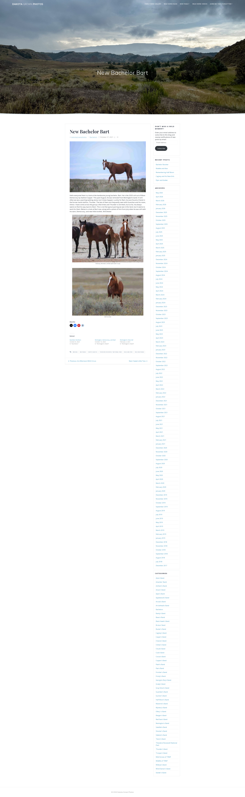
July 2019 (159, 514)
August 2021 (160, 416)
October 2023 (160, 314)
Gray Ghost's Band (162, 688)
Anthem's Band (161, 586)
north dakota (92, 352)
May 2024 (159, 287)
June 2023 (159, 330)
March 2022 (160, 389)
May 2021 (159, 428)
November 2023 (161, 310)
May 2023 (159, 334)
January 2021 (160, 444)
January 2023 (160, 350)
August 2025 (160, 228)
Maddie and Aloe (162, 168)
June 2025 (159, 236)
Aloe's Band (160, 578)
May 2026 (159, 193)
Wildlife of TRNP (162, 761)
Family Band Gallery (153, 4)
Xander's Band (161, 773)
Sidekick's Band (161, 735)
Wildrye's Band (161, 765)
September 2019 (162, 507)
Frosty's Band (161, 676)
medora (75, 352)
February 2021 (161, 440)
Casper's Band (161, 637)
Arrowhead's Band (162, 606)
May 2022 (159, 381)
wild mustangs (139, 352)
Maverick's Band (162, 704)
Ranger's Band (161, 715)
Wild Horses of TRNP (163, 757)
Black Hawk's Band (162, 621)
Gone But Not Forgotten (220, 4)
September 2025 (162, 224)
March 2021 (160, 436)
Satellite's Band (161, 727)
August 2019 (160, 511)
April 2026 (159, 197)
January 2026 (160, 208)
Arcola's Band (161, 602)
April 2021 (159, 432)
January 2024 (160, 303)
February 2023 (161, 346)
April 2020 (159, 479)
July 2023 (159, 326)
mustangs (83, 352)
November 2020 (161, 452)
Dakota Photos (27, 4)
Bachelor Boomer (162, 164)
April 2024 (159, 291)
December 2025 (161, 212)
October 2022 (160, 361)
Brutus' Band (160, 625)
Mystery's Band (161, 708)
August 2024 (160, 275)
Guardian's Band (162, 692)
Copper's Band (161, 660)
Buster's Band (161, 629)
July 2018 (159, 562)
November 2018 (161, 546)
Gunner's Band (161, 696)
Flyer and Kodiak (162, 180)
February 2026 (161, 204)
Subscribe (161, 148)
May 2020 (159, 475)
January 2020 (160, 491)
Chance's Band (161, 641)
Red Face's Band (161, 719)
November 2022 (161, 358)
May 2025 (159, 240)
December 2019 (161, 495)
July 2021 (159, 420)
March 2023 (160, 342)
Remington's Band (162, 723)
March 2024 (160, 295)
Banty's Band (160, 613)
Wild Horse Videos (199, 4)
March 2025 (160, 248)
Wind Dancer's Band (163, 769)
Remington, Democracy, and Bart (105, 340)
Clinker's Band (161, 645)
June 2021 (159, 424)
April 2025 (159, 244)
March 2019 (160, 530)
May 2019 (159, 522)
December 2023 (161, 307)
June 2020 (159, 471)
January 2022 (160, 397)
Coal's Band (160, 653)
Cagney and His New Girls (165, 176)
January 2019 (160, 538)
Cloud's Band (160, 649)
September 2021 (162, 412)
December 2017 (161, 566)
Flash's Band (160, 664)
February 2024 (161, 299)
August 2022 (160, 369)
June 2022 (159, 377)
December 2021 (161, 401)
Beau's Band (160, 617)
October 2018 (160, 550)
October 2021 (160, 409)
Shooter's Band (161, 731)
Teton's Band (160, 739)
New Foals (184, 4)
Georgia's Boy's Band (163, 680)
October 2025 (160, 220)
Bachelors (93, 137)
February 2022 (161, 393)
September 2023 (162, 318)
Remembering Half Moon (165, 172)
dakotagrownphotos (79, 137)
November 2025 (161, 216)
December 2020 (161, 448)
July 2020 (159, 467)
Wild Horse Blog (170, 4)
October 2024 (160, 267)
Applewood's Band (162, 598)
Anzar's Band (160, 590)
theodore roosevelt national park (111, 352)
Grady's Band (160, 684)
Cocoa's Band (160, 657)
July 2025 (159, 232)
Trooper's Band (161, 753)
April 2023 (159, 338)
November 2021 (161, 405)
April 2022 (159, 385)
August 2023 (160, 322)
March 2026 (160, 201)
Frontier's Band (161, 672)
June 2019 (159, 518)
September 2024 (162, 271)
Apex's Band (160, 594)
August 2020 (160, 463)
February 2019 (161, 534)
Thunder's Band (161, 749)
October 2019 (160, 503)
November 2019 (161, 499)
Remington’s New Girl (126, 340)
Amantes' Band (161, 582)
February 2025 (161, 252)
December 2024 (161, 259)
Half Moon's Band (162, 700)
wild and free (128, 352)
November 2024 (161, 263)
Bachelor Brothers (75, 340)
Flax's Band (160, 668)
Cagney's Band (161, 633)
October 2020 (160, 456)
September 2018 (162, 554)
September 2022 (162, 365)
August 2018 (160, 558)
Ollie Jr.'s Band (161, 711)
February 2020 (161, 487)
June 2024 (159, 283)
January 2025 (160, 256)
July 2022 (159, 373)
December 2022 (161, 354)
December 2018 (161, 542)
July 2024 (159, 279)
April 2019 (159, 526)
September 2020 (162, 460)
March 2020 (160, 483)
